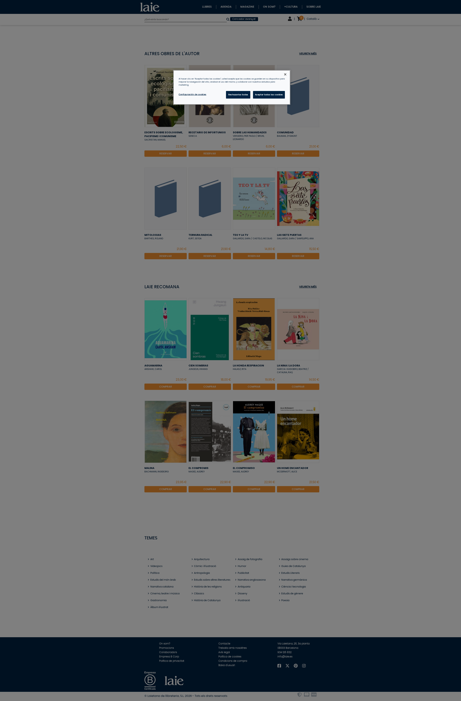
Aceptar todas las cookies (269, 95)
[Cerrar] (285, 74)
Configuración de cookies (192, 94)
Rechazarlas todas (238, 95)
